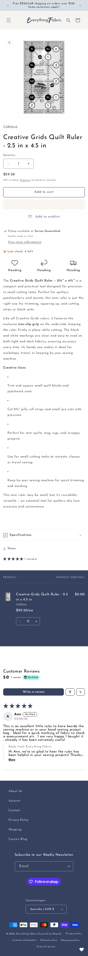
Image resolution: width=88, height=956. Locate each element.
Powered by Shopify (50, 934)
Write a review (34, 692)
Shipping (25, 180)
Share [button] (11, 548)
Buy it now (44, 204)
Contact (14, 810)
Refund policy (48, 940)
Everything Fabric (26, 934)
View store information (24, 242)
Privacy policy (74, 934)
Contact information (24, 940)
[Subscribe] (68, 866)
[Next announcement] (80, 5)
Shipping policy (70, 940)
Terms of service (46, 947)
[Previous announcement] (8, 5)
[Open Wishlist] (81, 949)
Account (14, 800)
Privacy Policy (19, 820)
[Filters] (70, 692)
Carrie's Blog (18, 839)
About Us (15, 791)
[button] (8, 20)
